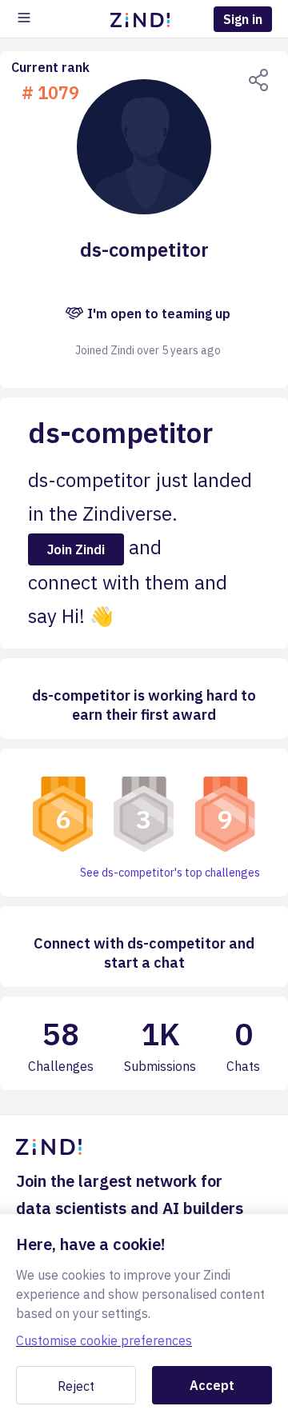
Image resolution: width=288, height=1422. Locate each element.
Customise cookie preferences (104, 1340)
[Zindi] (144, 19)
